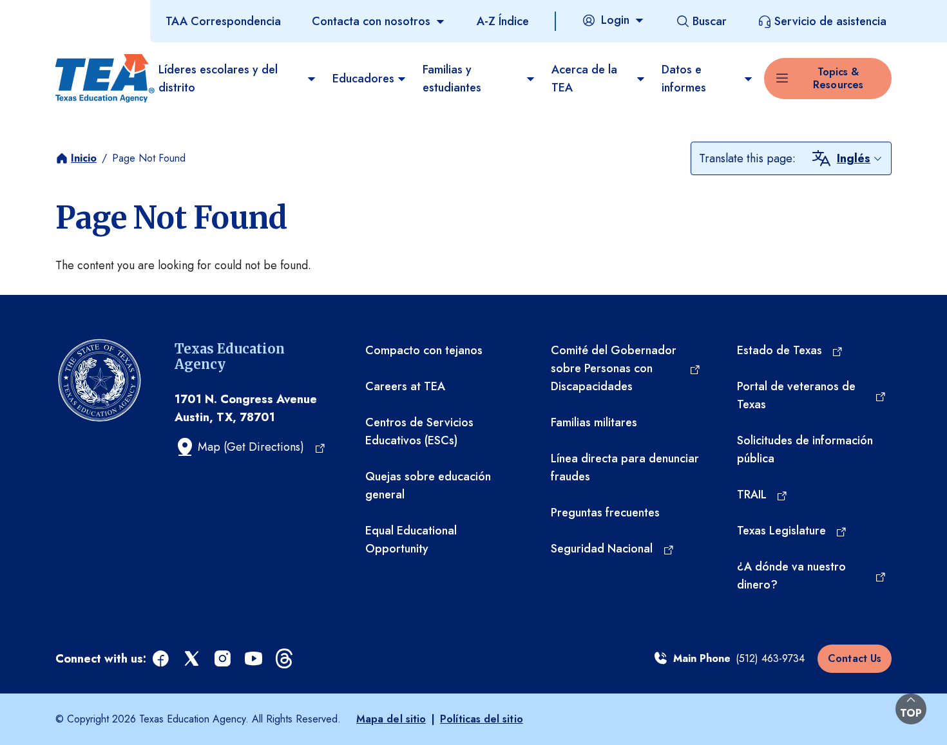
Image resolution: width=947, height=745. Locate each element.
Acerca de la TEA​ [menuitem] (584, 78)
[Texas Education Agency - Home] (101, 78)
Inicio (84, 158)
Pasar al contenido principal (72, 12)
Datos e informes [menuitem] (684, 78)
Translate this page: (747, 158)
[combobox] (860, 158)
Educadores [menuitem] (363, 78)
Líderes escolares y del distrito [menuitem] (218, 78)
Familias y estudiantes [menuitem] (452, 78)
